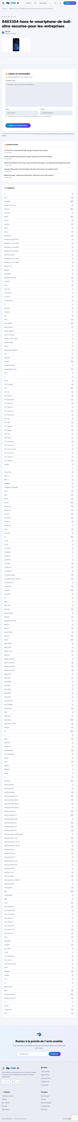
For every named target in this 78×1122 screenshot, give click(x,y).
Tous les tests (45, 1071)
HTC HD (6, 418)
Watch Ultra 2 (8, 986)
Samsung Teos (9, 872)
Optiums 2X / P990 (10, 723)
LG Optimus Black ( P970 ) (12, 579)
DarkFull (6, 308)
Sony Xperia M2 (9, 914)
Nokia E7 (7, 655)
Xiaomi (6, 1006)
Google (6, 361)
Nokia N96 (7, 693)
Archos (6, 220)
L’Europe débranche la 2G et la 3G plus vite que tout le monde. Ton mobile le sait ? (31, 169)
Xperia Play (8, 1009)
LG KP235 (7, 556)
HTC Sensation (9, 441)
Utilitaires (7, 971)
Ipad (5, 495)
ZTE (5, 1013)
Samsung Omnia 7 (10, 857)
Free (5, 319)
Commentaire (11, 80)
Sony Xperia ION (9, 910)
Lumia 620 (7, 594)
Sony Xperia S (8, 918)
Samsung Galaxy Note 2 (11, 804)
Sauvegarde (8, 887)
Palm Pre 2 (7, 746)
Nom (7, 109)
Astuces (6, 224)
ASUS (6, 228)
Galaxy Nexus (8, 327)
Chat (5, 285)
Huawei (6, 464)
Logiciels (7, 590)
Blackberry (7, 235)
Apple (6, 216)
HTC (5, 388)
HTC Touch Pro (9, 453)
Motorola (7, 609)
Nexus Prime (8, 632)
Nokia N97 (7, 697)
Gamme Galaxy (9, 342)
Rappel (6, 765)
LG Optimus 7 (8, 571)
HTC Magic (7, 430)
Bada (6, 232)
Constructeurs (8, 300)
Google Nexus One (10, 369)
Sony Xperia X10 (9, 929)
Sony (6, 903)
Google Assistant (9, 365)
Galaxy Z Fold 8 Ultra (10, 338)
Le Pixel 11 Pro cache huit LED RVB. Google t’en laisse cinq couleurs (26, 150)
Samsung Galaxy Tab (11, 838)
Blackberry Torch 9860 (11, 262)
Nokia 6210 (7, 647)
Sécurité (4, 1106)
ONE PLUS (7, 716)
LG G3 (6, 540)
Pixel (5, 762)
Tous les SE (8, 960)
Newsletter (69, 3)
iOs (35, 3)
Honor (6, 380)
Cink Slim (7, 289)
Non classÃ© (8, 704)
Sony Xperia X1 (9, 925)
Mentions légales (46, 1103)
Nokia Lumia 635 (9, 659)
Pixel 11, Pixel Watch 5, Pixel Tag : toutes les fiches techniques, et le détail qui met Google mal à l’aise (37, 163)
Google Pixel (45, 1081)
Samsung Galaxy (9, 792)
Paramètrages (8, 750)
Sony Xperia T (8, 922)
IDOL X (6, 479)
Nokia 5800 (8, 643)
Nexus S (7, 636)
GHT (5, 354)
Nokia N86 (7, 682)
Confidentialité (45, 1106)
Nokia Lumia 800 (9, 662)
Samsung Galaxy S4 (10, 826)
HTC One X (8, 438)
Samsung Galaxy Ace (11, 796)
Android (28, 3)
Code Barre (8, 293)
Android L (7, 213)
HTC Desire (8, 396)
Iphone (6, 502)
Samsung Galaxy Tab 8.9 (12, 845)
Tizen (6, 952)
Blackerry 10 (8, 266)
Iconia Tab (7, 472)
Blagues (6, 270)
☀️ (60, 3)
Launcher (7, 533)
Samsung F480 (9, 788)
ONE (5, 712)
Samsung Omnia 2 (9, 853)
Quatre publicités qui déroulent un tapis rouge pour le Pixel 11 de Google (28, 156)
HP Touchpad (8, 384)
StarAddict (7, 941)
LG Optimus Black (9, 575)
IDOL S (6, 476)
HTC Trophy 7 (8, 457)
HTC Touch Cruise (10, 449)
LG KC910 (7, 548)
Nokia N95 (7, 689)
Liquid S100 (7, 586)
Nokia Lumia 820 (9, 666)
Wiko (6, 990)
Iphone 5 (7, 514)
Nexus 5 (6, 624)
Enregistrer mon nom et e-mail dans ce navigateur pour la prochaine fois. (30, 116)
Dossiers (7, 312)
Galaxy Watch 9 (9, 331)
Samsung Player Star (10, 864)
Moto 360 (7, 605)
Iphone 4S (7, 510)
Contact (43, 1099)
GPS (5, 373)
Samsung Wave (9, 876)
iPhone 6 (7, 521)
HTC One (7, 434)
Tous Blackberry (9, 956)
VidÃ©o (6, 975)
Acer (5, 197)
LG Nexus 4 (8, 567)
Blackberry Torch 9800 (11, 258)
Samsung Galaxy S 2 (10, 815)
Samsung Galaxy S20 (11, 819)
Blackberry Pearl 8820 (11, 251)
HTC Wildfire (8, 460)
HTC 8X (6, 392)
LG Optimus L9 (8, 582)
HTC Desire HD (9, 399)
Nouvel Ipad (8, 708)
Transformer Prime (10, 964)
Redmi (6, 773)
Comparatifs (44, 1085)
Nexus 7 (7, 628)
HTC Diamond (8, 411)
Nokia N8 (7, 678)
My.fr (12, 3)
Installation (7, 483)
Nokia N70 (7, 674)
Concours (7, 296)
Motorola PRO (8, 613)
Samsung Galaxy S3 (10, 823)
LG (5, 537)
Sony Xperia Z (8, 933)
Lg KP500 (7, 560)
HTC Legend (8, 426)
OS (5, 731)
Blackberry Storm (9, 255)
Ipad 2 (6, 499)
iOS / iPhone (6, 1103)
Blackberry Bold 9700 (11, 239)
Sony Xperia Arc (9, 906)
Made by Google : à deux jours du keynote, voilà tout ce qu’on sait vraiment (29, 175)
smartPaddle (8, 895)
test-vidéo (7, 948)
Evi (5, 316)
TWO (6, 967)
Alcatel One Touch (10, 205)
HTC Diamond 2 (9, 415)
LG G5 (6, 544)
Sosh (5, 937)
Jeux (5, 529)
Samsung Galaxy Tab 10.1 (12, 842)
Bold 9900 (7, 274)
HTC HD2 (7, 422)
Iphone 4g (7, 506)
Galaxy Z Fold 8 (9, 335)
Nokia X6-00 (8, 701)
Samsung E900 (9, 784)
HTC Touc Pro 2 (9, 445)
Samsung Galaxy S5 (10, 830)
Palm (5, 739)
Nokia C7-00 (8, 651)
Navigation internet (10, 621)
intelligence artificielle (11, 487)
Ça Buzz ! (7, 281)
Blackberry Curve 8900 (11, 247)
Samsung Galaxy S (10, 811)
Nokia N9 (7, 685)
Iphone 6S (7, 525)
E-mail (43, 109)
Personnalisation (9, 754)
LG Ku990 (7, 563)
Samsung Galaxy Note (11, 800)
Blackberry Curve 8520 (11, 243)
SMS (5, 899)
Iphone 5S (7, 518)
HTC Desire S (8, 403)
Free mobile (8, 323)
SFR (5, 891)
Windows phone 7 (10, 998)
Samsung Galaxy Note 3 (11, 807)
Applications (6, 1109)
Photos (6, 758)
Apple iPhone (45, 1075)
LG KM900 (7, 552)
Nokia (6, 640)
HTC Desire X (8, 407)
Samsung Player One (10, 861)
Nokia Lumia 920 (9, 670)
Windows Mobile (9, 994)
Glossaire (7, 357)
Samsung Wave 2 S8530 (12, 880)
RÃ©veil (6, 769)
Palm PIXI (7, 743)
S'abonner (54, 1054)
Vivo (5, 979)
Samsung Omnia (9, 849)
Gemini (6, 346)
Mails (5, 601)
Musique (7, 617)
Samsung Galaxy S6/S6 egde (13, 834)
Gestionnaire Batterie (10, 350)
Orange (6, 727)
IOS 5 (6, 491)
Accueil (4, 8)
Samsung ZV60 (9, 884)
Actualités (7, 201)
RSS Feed (44, 1109)
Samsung (7, 781)
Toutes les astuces (8, 1096)
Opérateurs (43, 3)
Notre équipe (45, 1096)
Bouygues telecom (10, 277)
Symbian (7, 945)
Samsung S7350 (9, 868)
